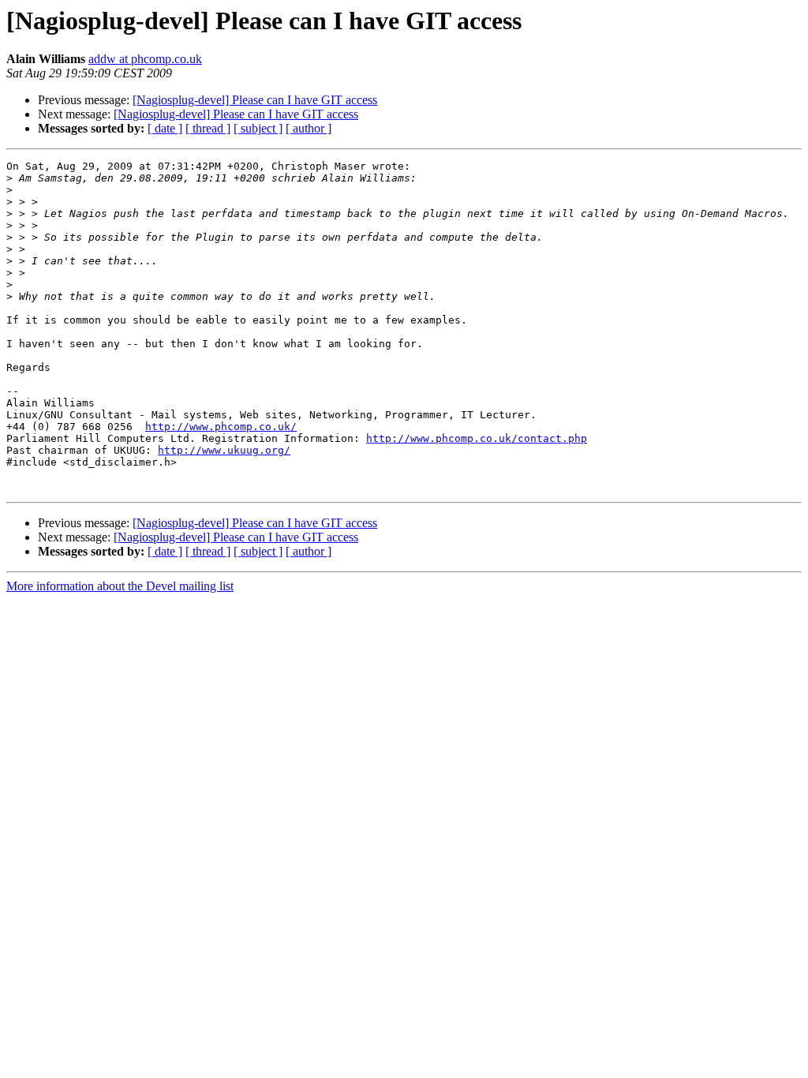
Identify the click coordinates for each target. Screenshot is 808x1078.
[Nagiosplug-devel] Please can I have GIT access (255, 100)
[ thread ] (207, 128)
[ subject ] (258, 128)
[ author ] (308, 128)
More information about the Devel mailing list (120, 586)
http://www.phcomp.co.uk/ (221, 426)
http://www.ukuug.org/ (224, 450)
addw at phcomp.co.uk (145, 59)
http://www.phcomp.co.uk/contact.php (476, 438)
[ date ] (165, 128)
